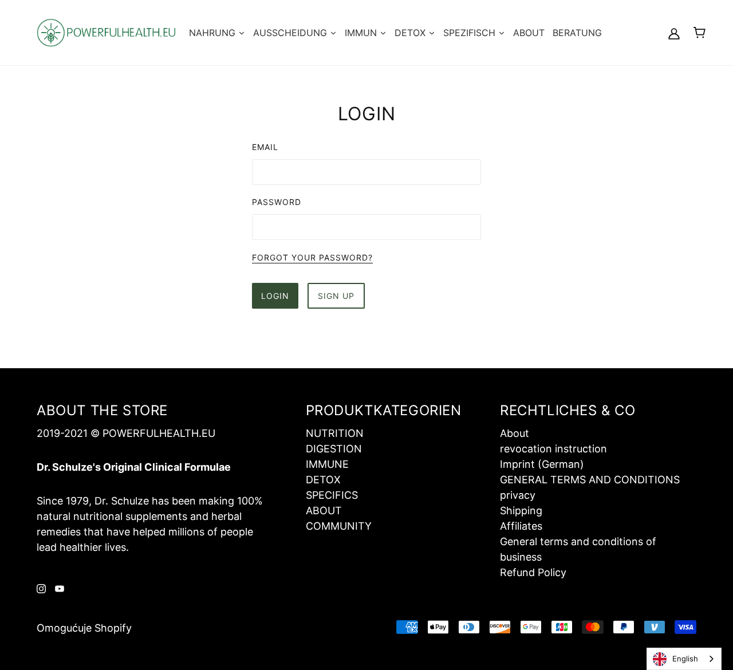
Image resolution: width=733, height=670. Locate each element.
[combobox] (684, 659)
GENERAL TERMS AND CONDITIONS (590, 480)
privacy (517, 495)
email (265, 147)
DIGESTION (334, 449)
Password (276, 202)
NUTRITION (335, 433)
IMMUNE (327, 464)
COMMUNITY (339, 526)
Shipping (521, 511)
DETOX (323, 480)
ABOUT (324, 511)
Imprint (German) (542, 464)
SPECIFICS (332, 495)
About (514, 433)
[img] (41, 588)
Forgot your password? (312, 258)
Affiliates (521, 526)
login (275, 296)
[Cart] (699, 33)
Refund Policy (533, 572)
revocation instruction (553, 449)
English (685, 658)
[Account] (674, 33)
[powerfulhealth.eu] (106, 32)
